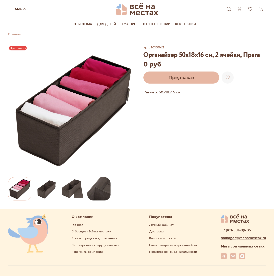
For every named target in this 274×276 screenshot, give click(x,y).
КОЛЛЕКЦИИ (185, 24)
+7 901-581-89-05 (236, 230)
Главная (14, 34)
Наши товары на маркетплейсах (173, 245)
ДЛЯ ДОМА (82, 24)
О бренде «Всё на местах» (91, 231)
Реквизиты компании (87, 252)
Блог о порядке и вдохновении (94, 238)
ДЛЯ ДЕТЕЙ (106, 24)
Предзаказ (181, 78)
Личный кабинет (161, 225)
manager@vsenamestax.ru (243, 238)
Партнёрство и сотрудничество (95, 245)
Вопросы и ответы (162, 238)
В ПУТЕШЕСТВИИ (156, 24)
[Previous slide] (14, 109)
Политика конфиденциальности (173, 252)
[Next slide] (130, 109)
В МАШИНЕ (129, 24)
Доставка (156, 231)
